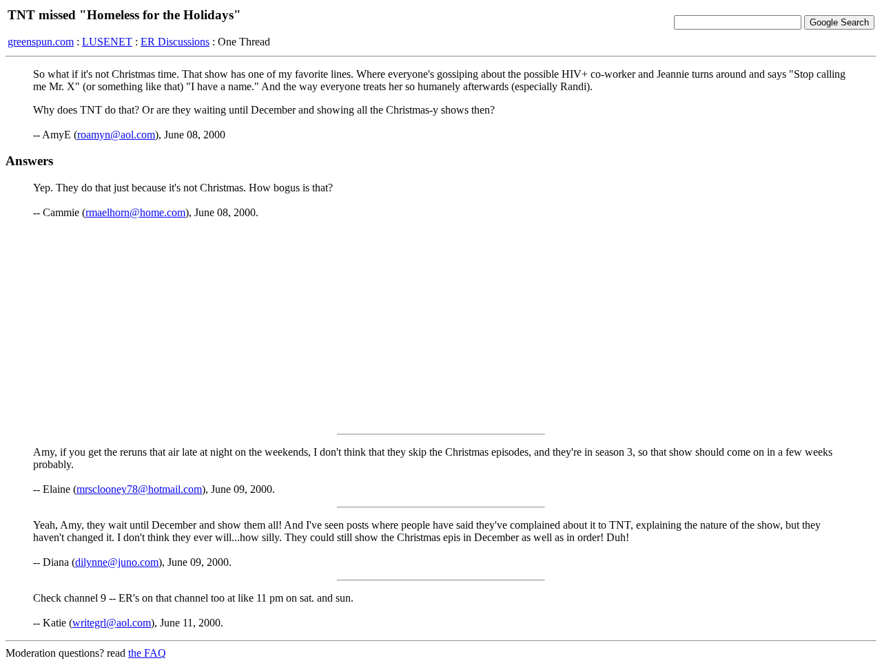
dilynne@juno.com (116, 562)
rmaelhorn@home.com (135, 212)
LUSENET (107, 42)
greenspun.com (41, 42)
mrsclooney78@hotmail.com (139, 489)
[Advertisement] (441, 326)
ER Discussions (175, 42)
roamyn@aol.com (116, 134)
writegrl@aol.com (111, 623)
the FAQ (147, 653)
